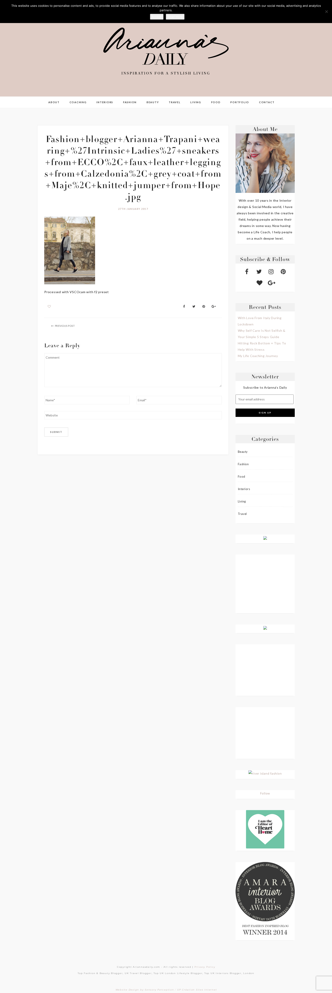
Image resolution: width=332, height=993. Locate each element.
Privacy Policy (204, 966)
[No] (326, 11)
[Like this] (49, 306)
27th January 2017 (133, 208)
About (54, 102)
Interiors (104, 102)
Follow (265, 793)
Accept (157, 17)
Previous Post (65, 325)
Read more (175, 17)
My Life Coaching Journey (258, 356)
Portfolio (239, 102)
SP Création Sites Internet (197, 989)
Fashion (130, 102)
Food (216, 102)
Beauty (153, 102)
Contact (267, 102)
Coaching (78, 102)
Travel (175, 102)
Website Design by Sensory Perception (144, 989)
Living (195, 102)
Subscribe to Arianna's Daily (265, 387)
